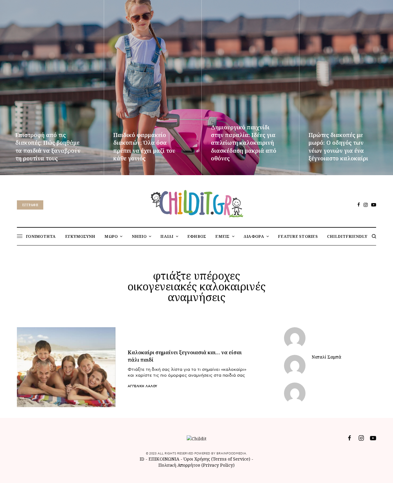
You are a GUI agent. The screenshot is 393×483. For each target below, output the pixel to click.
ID (142, 459)
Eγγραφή (30, 205)
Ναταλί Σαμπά (326, 357)
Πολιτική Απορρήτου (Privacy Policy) (196, 465)
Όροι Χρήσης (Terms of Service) (217, 459)
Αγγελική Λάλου (143, 386)
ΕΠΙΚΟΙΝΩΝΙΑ (165, 459)
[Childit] (196, 202)
